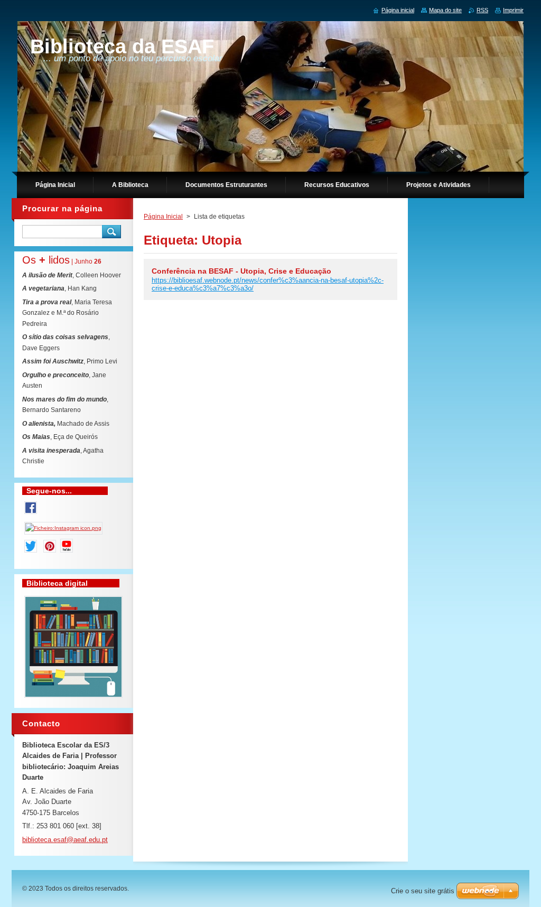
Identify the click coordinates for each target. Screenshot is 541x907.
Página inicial (397, 10)
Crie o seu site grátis (422, 891)
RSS (482, 10)
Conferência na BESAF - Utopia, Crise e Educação (241, 271)
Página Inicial (163, 216)
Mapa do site (445, 10)
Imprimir (513, 10)
